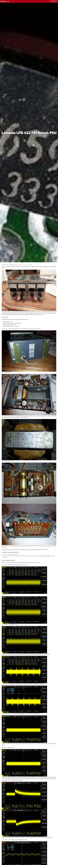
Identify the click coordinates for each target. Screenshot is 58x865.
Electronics (53, 1)
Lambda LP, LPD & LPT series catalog (10, 554)
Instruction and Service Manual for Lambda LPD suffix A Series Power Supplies (19, 555)
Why (9, 1)
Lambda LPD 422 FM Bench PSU (29, 132)
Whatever (3, 1)
